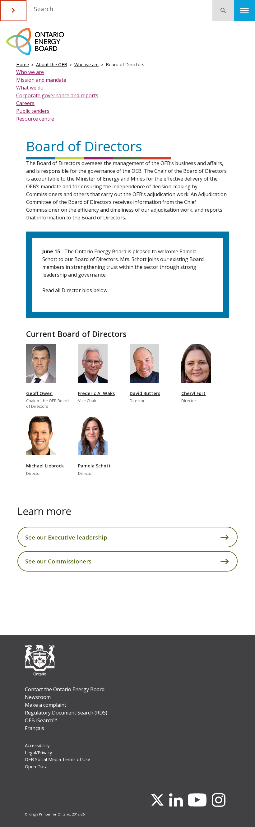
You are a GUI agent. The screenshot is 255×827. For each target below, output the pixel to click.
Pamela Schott (94, 466)
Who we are (86, 64)
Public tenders (32, 111)
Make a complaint (45, 704)
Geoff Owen (39, 393)
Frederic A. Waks (96, 393)
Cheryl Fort (193, 393)
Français (34, 728)
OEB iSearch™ (41, 720)
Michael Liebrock (45, 466)
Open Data (36, 767)
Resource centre (35, 118)
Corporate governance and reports (57, 95)
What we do (30, 87)
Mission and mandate (41, 79)
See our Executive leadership (66, 537)
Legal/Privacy (38, 753)
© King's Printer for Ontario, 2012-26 (55, 814)
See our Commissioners (58, 561)
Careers (25, 103)
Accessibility (37, 745)
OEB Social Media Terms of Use (57, 759)
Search (43, 9)
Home (22, 64)
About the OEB (51, 64)
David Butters (145, 393)
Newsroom (38, 697)
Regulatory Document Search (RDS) (66, 712)
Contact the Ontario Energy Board (64, 689)
